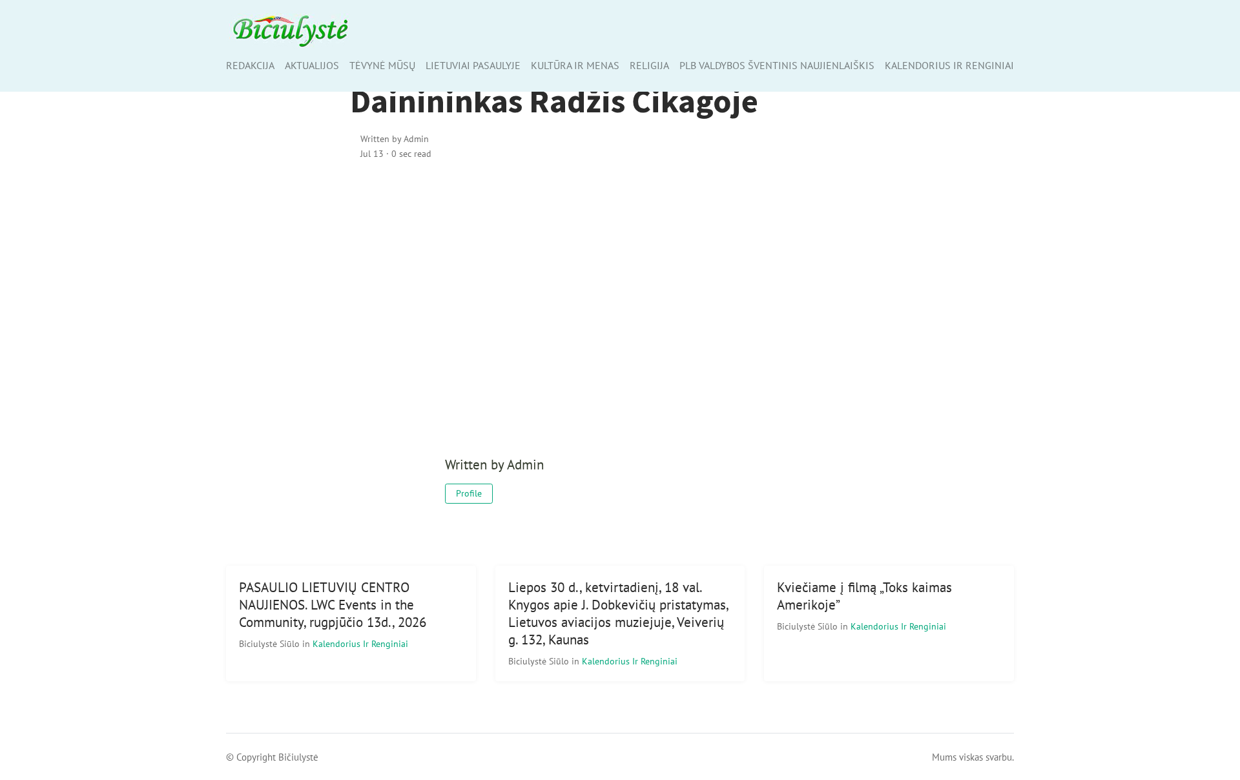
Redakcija (250, 65)
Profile (469, 493)
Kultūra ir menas (575, 65)
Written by (394, 138)
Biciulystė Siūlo (270, 643)
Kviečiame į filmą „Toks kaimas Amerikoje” (864, 596)
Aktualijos (312, 65)
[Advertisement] (620, 282)
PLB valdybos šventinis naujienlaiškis (776, 65)
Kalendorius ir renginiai (949, 65)
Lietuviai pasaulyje (473, 65)
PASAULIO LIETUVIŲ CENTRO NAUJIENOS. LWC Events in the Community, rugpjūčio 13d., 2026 (332, 605)
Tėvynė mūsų (382, 65)
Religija (649, 65)
